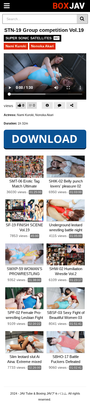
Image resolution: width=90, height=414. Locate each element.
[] (82, 19)
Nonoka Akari (42, 46)
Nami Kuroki (16, 46)
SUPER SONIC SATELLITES (32, 38)
